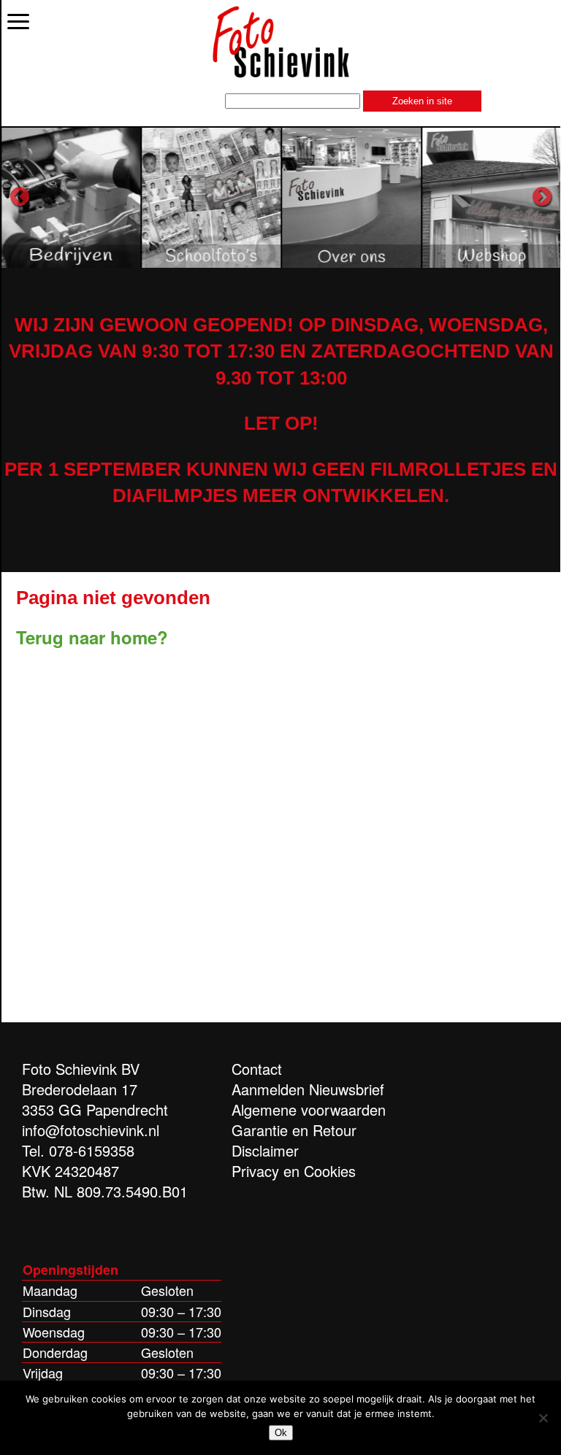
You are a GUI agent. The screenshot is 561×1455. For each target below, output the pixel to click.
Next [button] (542, 197)
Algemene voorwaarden (309, 1109)
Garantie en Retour (294, 1130)
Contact (257, 1068)
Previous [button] (20, 197)
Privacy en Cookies (294, 1170)
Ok (281, 1432)
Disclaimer (265, 1150)
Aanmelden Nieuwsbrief (308, 1089)
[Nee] (542, 1417)
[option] (71, 197)
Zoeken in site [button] (422, 101)
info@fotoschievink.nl (90, 1130)
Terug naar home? (92, 637)
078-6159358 (91, 1150)
